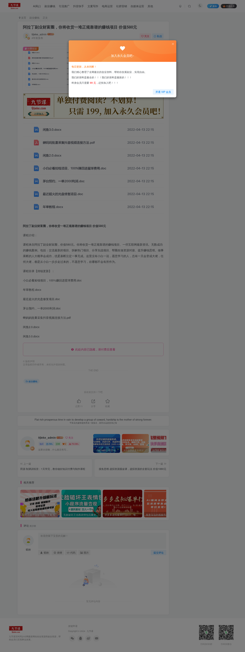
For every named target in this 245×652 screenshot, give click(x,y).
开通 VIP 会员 (163, 92)
